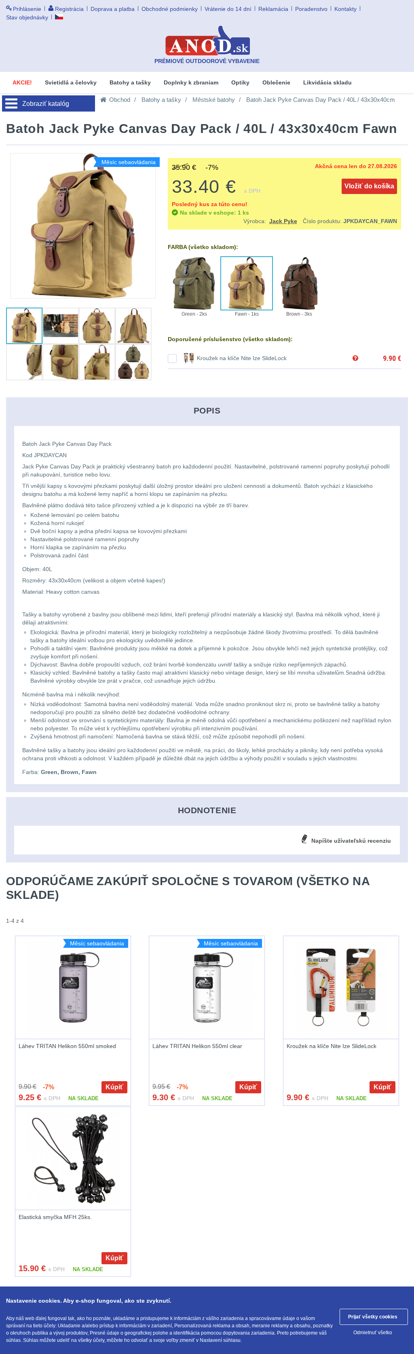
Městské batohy (213, 99)
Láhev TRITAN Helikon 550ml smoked (67, 1046)
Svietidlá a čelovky (71, 82)
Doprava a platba (113, 9)
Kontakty (345, 9)
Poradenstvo (311, 9)
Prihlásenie (27, 9)
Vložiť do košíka (369, 186)
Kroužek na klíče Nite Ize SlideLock (242, 358)
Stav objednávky (27, 17)
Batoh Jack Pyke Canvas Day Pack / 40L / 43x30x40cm (320, 99)
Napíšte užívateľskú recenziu (351, 840)
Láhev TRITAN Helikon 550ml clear (197, 1046)
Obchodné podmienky (170, 9)
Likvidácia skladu (327, 82)
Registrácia (69, 9)
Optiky (240, 82)
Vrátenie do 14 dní (228, 9)
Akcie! (22, 82)
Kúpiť (114, 1087)
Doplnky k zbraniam (191, 82)
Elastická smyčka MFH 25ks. (55, 1217)
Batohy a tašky (130, 82)
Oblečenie (276, 82)
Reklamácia (273, 9)
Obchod (119, 99)
